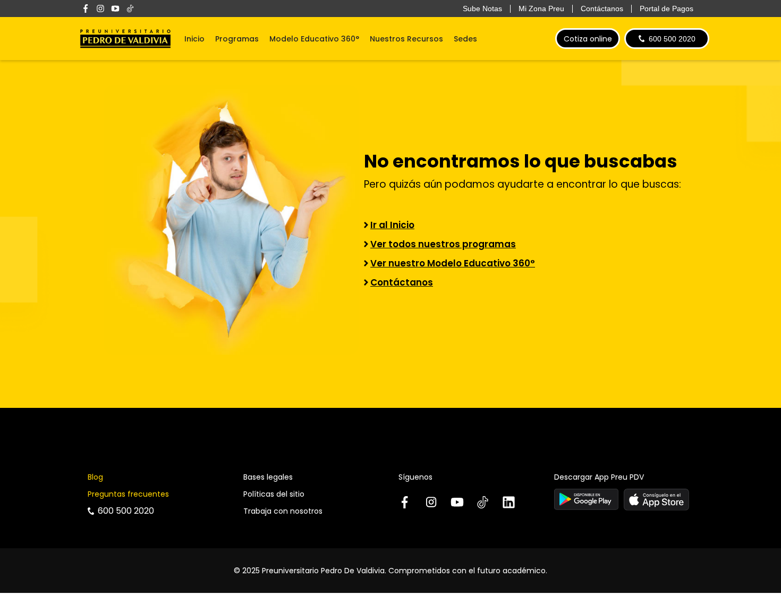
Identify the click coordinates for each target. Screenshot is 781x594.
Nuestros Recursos (406, 39)
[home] (125, 38)
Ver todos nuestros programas (443, 244)
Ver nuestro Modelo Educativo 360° (452, 263)
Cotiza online (588, 39)
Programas (237, 39)
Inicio (194, 39)
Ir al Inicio (392, 225)
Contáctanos (401, 282)
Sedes (465, 39)
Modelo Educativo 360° (314, 39)
